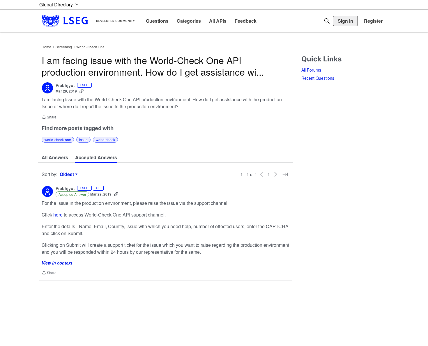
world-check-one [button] (58, 139)
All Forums (311, 70)
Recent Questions (317, 78)
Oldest (67, 174)
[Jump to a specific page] (285, 174)
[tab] (55, 157)
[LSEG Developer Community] (88, 21)
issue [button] (83, 139)
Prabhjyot (65, 85)
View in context (57, 263)
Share (49, 117)
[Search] (327, 21)
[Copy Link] (81, 91)
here (58, 214)
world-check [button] (105, 139)
